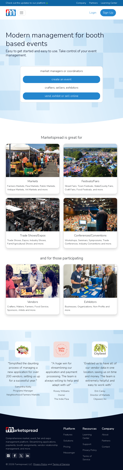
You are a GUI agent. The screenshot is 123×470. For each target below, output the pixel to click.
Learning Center (109, 2)
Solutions (68, 440)
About (105, 434)
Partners (93, 2)
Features (67, 434)
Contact (106, 446)
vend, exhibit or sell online (61, 96)
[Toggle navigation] (21, 13)
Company (81, 2)
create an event (61, 79)
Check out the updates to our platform (26, 2)
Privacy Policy (90, 450)
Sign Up (108, 13)
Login (92, 13)
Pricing (66, 446)
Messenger (69, 452)
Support (87, 444)
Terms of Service (87, 458)
